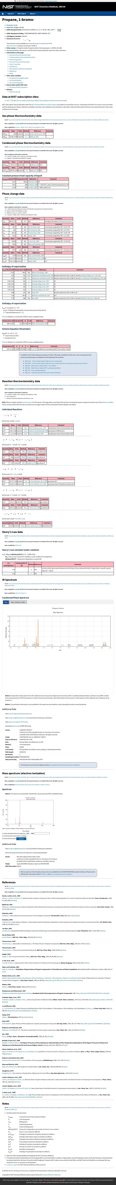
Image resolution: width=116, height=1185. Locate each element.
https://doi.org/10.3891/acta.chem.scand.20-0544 (60, 980)
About (32, 14)
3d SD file (49, 43)
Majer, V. (4, 969)
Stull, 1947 (35, 293)
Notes (11, 73)
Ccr (26, 137)
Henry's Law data (14, 64)
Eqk (25, 428)
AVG (25, 221)
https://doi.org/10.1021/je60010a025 (19, 1011)
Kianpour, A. (14, 1080)
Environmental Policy (106, 1180)
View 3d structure (12, 46)
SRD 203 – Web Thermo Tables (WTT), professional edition (43, 368)
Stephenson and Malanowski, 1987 (43, 275)
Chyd (26, 134)
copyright (17, 123)
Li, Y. (3, 963)
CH (15, 474)
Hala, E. (17, 1043)
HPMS (23, 457)
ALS (6, 156)
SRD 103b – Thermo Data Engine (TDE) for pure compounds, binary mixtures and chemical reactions (56, 363)
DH (5, 158)
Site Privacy (6, 1180)
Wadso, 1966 (32, 261)
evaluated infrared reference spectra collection (65, 765)
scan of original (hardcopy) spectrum (20, 714)
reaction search (27, 402)
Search (10, 14)
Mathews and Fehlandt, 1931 (41, 295)
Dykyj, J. (4, 1017)
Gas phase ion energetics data (18, 78)
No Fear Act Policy (88, 1180)
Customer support (12, 1165)
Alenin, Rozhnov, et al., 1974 (37, 428)
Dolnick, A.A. (13, 1067)
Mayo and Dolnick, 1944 (36, 434)
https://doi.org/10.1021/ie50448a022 (91, 1024)
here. (10, 700)
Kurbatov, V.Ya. (6, 922)
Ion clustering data (15, 80)
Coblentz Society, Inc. (21, 593)
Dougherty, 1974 (31, 452)
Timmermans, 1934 (34, 233)
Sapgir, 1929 (32, 236)
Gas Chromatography (16, 83)
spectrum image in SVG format (18, 722)
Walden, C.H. (14, 1088)
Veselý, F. (18, 1000)
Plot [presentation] (6, 602)
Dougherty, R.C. (7, 1073)
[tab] (6, 602)
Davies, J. (5, 898)
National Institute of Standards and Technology (17, 7)
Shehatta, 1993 (32, 182)
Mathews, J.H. (6, 1030)
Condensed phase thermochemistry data (22, 57)
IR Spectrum (13, 66)
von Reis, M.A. (6, 931)
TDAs (23, 452)
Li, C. (3, 1095)
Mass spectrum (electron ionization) (20, 69)
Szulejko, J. (14, 1095)
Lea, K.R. (21, 1088)
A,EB (28, 275)
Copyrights (35, 1180)
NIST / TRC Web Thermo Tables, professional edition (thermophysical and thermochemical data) (37, 100)
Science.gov (73, 1182)
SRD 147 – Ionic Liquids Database (35, 370)
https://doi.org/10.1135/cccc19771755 (100, 1000)
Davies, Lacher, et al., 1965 (37, 134)
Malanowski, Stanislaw (25, 993)
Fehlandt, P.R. (16, 1030)
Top (10, 120)
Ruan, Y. (12, 963)
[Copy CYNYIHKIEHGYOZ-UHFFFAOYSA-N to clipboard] (50, 33)
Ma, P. (7, 963)
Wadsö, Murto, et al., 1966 (36, 258)
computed (43, 43)
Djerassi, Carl (67, 978)
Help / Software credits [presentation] (18, 602)
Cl (10, 495)
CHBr (17, 421)
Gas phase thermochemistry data (19, 55)
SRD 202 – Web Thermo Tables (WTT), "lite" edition (40, 366)
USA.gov (80, 1182)
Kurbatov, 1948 (32, 185)
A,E (29, 278)
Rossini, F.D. (12, 1008)
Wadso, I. (5, 987)
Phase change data (15, 60)
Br (11, 445)
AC (5, 213)
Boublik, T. (5, 1043)
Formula (9, 25)
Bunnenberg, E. (58, 978)
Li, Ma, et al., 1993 (33, 241)
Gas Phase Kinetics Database (18, 87)
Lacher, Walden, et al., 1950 (37, 484)
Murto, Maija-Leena (19, 978)
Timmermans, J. (7, 944)
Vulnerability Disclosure (74, 1180)
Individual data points (65, 221)
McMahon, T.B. (23, 1095)
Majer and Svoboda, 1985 (36, 244)
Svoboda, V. (11, 969)
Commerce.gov (64, 1182)
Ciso (25, 431)
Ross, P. (8, 1095)
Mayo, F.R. (5, 1067)
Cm (26, 481)
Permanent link (12, 50)
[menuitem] (3, 13)
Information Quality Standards (48, 1182)
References (12, 71)
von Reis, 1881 (32, 187)
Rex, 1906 (35, 298)
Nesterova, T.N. (23, 1052)
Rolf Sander (18, 545)
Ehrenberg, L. (40, 978)
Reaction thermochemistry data (19, 62)
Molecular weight (12, 27)
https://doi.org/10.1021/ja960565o (25, 1097)
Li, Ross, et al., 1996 (34, 502)
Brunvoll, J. (48, 978)
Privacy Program (25, 1180)
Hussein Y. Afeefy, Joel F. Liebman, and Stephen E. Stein (30, 127)
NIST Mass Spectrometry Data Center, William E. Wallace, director (32, 784)
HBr (11, 474)
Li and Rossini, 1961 (87, 278)
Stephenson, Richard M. (9, 993)
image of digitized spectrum (17, 718)
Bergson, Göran (31, 978)
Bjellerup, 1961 (34, 137)
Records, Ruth (76, 978)
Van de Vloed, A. (7, 937)
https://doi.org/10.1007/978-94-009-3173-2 (89, 993)
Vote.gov (87, 1182)
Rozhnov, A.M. (13, 1052)
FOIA (96, 1180)
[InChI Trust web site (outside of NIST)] (59, 31)
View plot (5, 317)
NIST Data (21, 14)
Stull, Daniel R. (6, 1024)
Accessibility (15, 1180)
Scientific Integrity (32, 1182)
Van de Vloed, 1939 (34, 227)
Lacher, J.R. (12, 898)
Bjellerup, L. (6, 907)
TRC (6, 209)
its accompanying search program (61, 874)
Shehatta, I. (5, 916)
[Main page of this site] (3, 13)
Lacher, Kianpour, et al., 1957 (38, 481)
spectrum (15, 726)
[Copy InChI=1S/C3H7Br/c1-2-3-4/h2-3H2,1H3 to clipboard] (54, 30)
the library (44, 874)
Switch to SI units (14, 92)
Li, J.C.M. (5, 1008)
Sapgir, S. (5, 957)
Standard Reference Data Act (51, 1175)
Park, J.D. (19, 898)
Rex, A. (4, 1036)
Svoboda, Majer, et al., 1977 (89, 275)
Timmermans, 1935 (34, 230)
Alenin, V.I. (5, 1052)
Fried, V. (11, 1043)
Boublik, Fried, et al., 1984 (89, 298)
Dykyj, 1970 (99, 278)
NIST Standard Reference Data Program (44, 105)
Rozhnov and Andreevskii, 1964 (38, 431)
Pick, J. (24, 1000)
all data (14, 900)
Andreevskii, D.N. (17, 1060)
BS (5, 211)
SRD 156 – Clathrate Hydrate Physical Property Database (43, 373)
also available (108, 402)
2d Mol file (32, 43)
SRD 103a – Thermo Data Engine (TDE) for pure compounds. (43, 361)
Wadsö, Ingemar (7, 978)
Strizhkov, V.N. (33, 1052)
